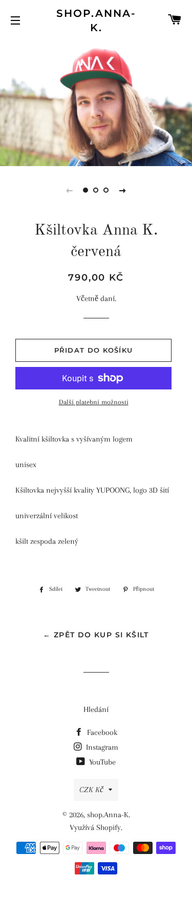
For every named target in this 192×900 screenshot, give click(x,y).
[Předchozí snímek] (69, 190)
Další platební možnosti (94, 402)
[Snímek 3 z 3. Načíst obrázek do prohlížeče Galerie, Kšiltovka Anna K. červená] (106, 190)
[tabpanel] (96, 102)
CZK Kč (91, 789)
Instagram (101, 747)
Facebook (101, 732)
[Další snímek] (123, 190)
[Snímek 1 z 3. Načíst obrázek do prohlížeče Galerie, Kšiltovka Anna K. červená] (86, 190)
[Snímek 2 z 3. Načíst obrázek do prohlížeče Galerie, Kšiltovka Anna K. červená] (96, 190)
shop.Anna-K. (96, 20)
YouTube (101, 762)
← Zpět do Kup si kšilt (96, 634)
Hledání (96, 709)
